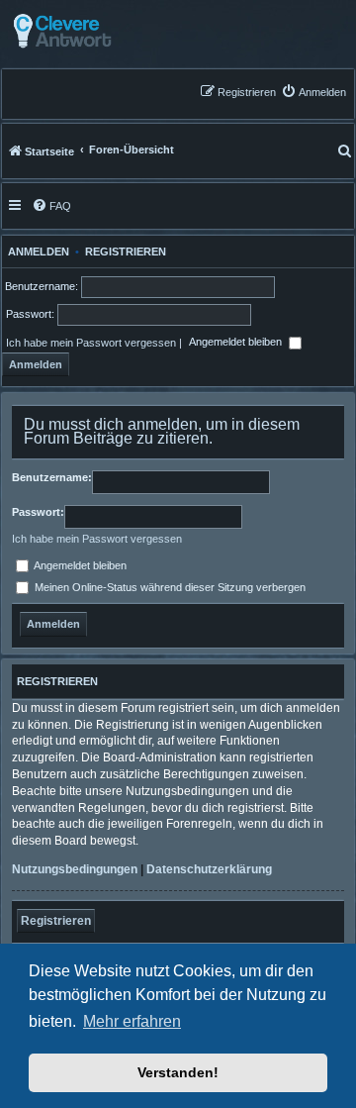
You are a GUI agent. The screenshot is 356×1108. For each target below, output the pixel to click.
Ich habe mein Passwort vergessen (91, 343)
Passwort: (38, 512)
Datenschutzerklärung (209, 869)
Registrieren (125, 251)
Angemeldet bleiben (237, 343)
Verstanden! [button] (178, 1072)
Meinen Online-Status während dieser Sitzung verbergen (169, 587)
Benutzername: (52, 477)
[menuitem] (313, 91)
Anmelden (35, 251)
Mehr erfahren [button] (132, 1021)
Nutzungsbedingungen (74, 869)
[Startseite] (111, 31)
